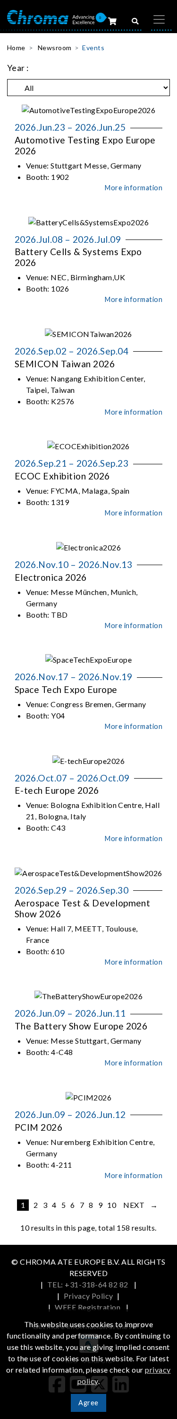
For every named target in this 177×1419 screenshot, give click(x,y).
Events (93, 48)
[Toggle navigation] (159, 19)
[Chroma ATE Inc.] (50, 16)
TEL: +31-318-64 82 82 (88, 1284)
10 (111, 1204)
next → (140, 1204)
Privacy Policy (88, 1295)
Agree (88, 1403)
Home (16, 48)
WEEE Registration (88, 1307)
